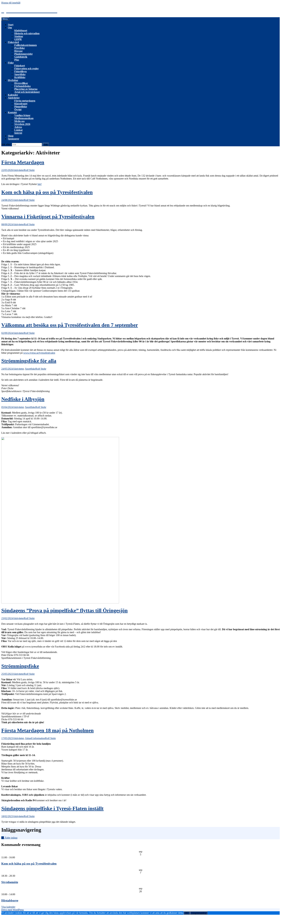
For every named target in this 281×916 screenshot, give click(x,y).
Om (10, 27)
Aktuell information (35, 738)
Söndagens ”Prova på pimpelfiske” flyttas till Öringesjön (64, 610)
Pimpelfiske (20, 106)
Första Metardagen (22, 162)
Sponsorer (13, 138)
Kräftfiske (19, 77)
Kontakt (12, 112)
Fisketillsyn (20, 71)
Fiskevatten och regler (26, 68)
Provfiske (19, 48)
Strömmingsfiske (20, 666)
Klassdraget (20, 103)
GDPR (18, 39)
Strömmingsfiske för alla (28, 361)
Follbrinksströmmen (25, 45)
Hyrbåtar (13, 80)
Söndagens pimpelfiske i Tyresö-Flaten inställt (52, 808)
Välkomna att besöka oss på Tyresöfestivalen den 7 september (69, 325)
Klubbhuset (20, 30)
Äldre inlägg (9, 837)
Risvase (18, 51)
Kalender (13, 94)
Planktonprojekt (23, 54)
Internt (18, 133)
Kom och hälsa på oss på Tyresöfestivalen (47, 192)
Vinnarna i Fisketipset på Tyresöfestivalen (47, 216)
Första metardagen (24, 100)
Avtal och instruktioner (27, 92)
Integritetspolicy (198, 913)
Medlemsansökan (23, 118)
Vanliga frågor (22, 115)
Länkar (18, 130)
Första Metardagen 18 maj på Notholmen (47, 730)
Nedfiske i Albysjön (22, 399)
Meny (5, 19)
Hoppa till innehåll (10, 2)
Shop (10, 135)
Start (10, 24)
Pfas (16, 59)
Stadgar (18, 36)
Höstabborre (9, 900)
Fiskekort (19, 65)
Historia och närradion (27, 33)
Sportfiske (20, 74)
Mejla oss (19, 121)
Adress (18, 127)
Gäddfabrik (20, 56)
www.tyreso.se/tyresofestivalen (39, 352)
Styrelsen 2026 (22, 124)
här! (40, 184)
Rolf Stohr (29, 170)
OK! (187, 913)
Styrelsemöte (9, 882)
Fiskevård (13, 42)
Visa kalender (8, 906)
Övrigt (17, 109)
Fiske (11, 62)
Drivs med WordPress (12, 909)
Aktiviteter (14, 97)
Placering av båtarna (25, 89)
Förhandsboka (22, 86)
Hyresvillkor (21, 83)
